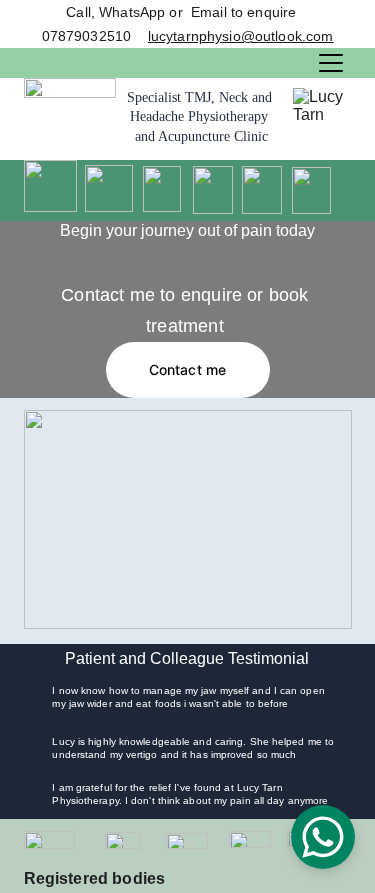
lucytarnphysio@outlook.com (241, 36)
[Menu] (331, 63)
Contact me (187, 369)
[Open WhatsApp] (323, 837)
